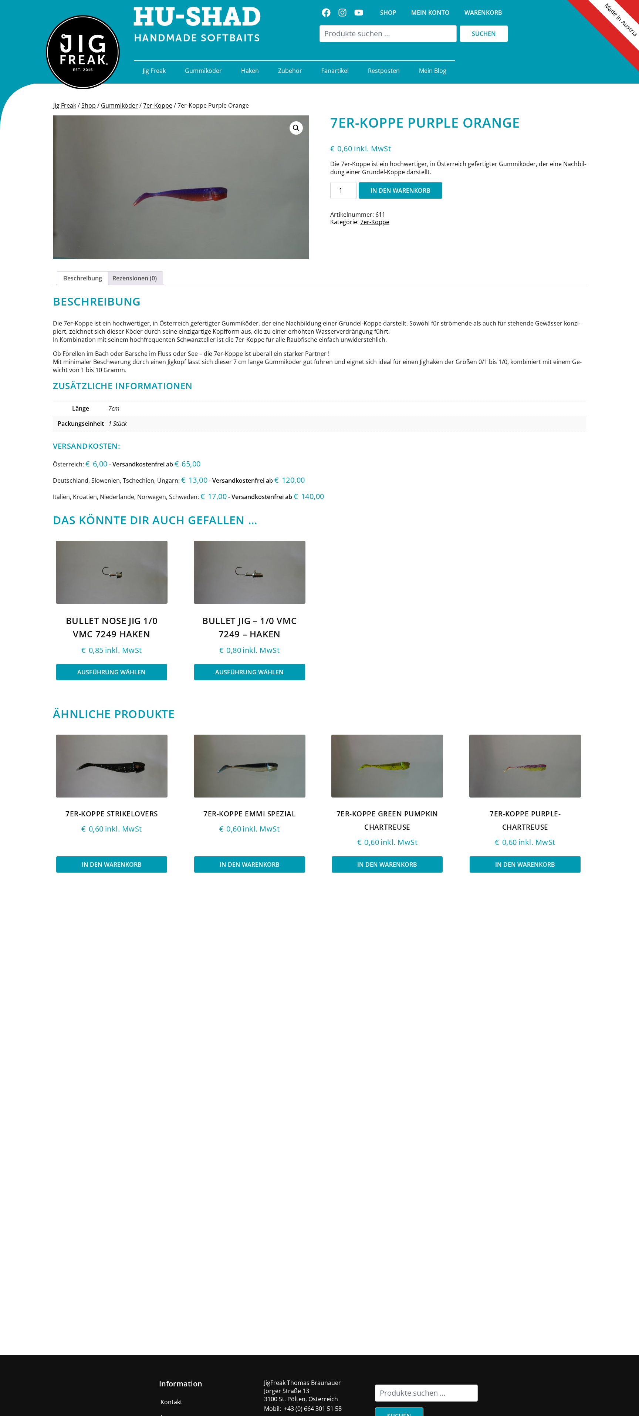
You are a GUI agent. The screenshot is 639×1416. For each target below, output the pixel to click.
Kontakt (171, 1402)
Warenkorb (483, 13)
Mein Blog (432, 71)
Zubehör (290, 71)
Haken (250, 71)
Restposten (384, 71)
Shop (388, 13)
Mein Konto (430, 13)
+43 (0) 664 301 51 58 (313, 1409)
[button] (296, 128)
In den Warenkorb (400, 190)
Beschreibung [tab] (82, 278)
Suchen (484, 34)
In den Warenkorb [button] (112, 864)
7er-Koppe (157, 105)
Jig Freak (154, 71)
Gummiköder (203, 71)
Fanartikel (335, 71)
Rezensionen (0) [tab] (134, 278)
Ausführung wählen (111, 672)
